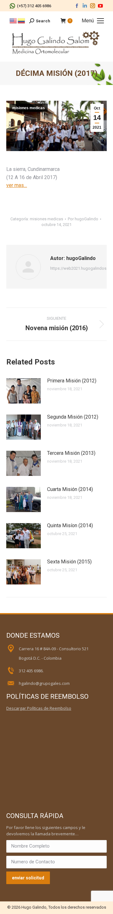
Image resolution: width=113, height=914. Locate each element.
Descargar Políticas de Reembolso (38, 708)
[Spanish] (22, 20)
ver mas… (16, 185)
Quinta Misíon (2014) (70, 525)
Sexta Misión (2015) (69, 562)
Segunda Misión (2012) (72, 417)
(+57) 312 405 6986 (34, 5)
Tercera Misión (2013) (71, 453)
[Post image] (23, 390)
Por (83, 219)
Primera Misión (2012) (71, 381)
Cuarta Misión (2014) (70, 489)
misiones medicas (28, 108)
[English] (13, 20)
